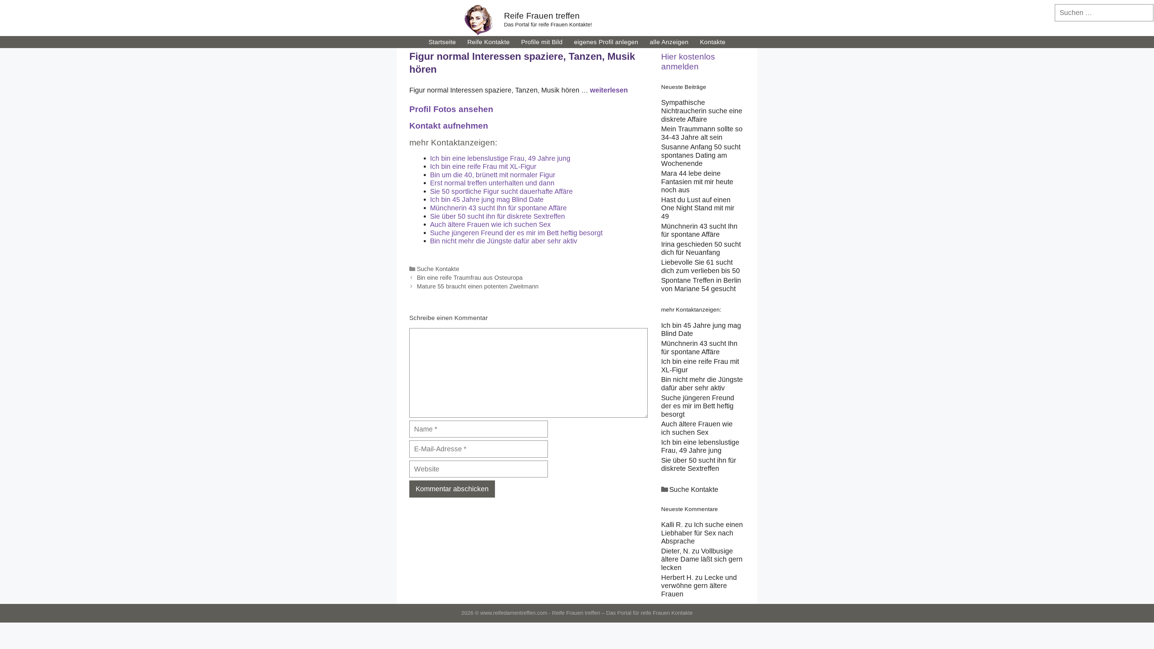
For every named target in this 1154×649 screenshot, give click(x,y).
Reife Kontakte (488, 41)
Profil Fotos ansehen (451, 109)
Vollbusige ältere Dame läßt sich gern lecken (702, 559)
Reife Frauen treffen (542, 15)
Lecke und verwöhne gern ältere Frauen (699, 586)
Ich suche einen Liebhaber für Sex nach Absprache (702, 533)
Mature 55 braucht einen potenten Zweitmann (478, 286)
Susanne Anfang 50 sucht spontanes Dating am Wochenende (700, 155)
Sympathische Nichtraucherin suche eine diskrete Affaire (701, 111)
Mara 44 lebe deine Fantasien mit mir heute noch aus (697, 181)
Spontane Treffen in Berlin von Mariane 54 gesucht (701, 284)
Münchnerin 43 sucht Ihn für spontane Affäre (699, 230)
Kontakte (712, 41)
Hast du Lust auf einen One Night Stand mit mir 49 (697, 208)
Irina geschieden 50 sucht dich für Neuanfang (701, 248)
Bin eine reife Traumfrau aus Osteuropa (470, 277)
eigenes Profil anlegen (606, 41)
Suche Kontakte (438, 269)
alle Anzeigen (669, 41)
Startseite (442, 41)
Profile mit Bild (542, 41)
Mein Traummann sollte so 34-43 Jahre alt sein (702, 133)
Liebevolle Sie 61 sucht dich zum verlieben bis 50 (700, 266)
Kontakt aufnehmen (448, 125)
